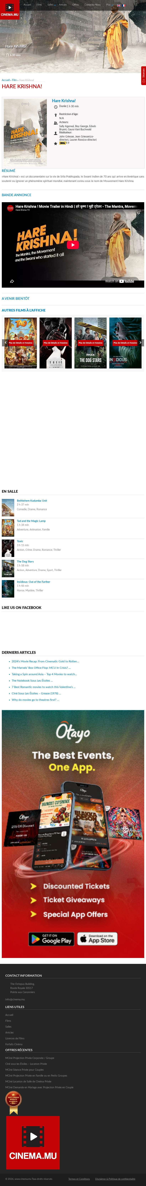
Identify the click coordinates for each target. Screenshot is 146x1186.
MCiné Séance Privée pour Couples (24, 1070)
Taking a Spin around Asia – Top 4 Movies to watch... (44, 674)
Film (14, 80)
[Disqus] (73, 419)
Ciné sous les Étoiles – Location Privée (26, 1064)
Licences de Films (14, 1038)
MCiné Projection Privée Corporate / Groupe (29, 1058)
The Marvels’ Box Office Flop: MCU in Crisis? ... (41, 667)
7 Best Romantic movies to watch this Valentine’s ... (44, 687)
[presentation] (5, 342)
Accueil (27, 5)
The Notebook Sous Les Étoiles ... (32, 680)
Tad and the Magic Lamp (31, 521)
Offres (75, 5)
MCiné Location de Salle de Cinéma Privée (28, 1081)
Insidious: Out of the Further (33, 582)
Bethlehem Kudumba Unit (32, 500)
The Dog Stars (25, 561)
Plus (108, 5)
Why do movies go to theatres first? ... (35, 699)
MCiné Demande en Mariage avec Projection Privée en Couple (39, 1087)
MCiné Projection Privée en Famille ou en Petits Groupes (36, 1076)
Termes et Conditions (79, 1179)
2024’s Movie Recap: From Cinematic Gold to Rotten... (45, 661)
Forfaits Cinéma (13, 1044)
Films (39, 5)
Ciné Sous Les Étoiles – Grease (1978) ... (36, 693)
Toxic (20, 541)
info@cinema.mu (15, 999)
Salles (50, 5)
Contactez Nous (93, 5)
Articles (63, 5)
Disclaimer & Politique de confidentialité (115, 1179)
